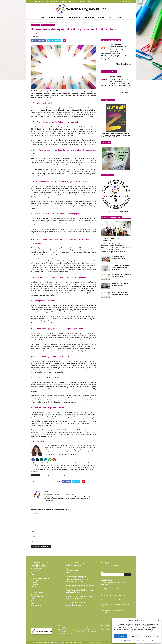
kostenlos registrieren (73, 567)
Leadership (56, 475)
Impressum (150, 640)
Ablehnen (135, 636)
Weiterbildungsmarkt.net (38, 1)
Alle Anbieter (35, 595)
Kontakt (75, 1)
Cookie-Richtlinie (125, 640)
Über (47, 1)
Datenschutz (107, 642)
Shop (67, 572)
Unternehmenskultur (75, 475)
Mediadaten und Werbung (63, 1)
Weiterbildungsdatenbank (39, 567)
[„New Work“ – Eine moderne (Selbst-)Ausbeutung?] (105, 286)
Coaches (33, 602)
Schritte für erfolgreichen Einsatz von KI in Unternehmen (114, 583)
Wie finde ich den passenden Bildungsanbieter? (80, 586)
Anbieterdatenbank (37, 569)
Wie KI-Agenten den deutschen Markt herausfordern (112, 590)
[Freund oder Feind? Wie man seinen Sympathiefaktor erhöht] (105, 295)
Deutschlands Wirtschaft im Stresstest (113, 600)
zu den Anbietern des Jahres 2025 (114, 212)
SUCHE (119, 17)
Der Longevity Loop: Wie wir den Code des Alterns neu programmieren (79, 597)
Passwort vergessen (72, 570)
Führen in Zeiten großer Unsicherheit (111, 239)
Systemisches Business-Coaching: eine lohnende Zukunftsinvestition (78, 604)
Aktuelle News (106, 580)
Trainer (33, 598)
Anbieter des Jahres (37, 596)
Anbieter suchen (75, 17)
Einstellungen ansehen (151, 636)
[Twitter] (129, 1)
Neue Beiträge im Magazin (76, 577)
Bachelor (34, 586)
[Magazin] (81, 9)
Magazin (101, 17)
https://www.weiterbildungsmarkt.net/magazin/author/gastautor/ (59, 494)
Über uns (90, 642)
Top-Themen (89, 17)
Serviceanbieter (36, 605)
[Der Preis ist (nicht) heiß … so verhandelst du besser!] (105, 259)
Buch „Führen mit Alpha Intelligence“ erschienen (112, 612)
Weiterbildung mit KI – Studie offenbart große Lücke (115, 605)
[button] (158, 620)
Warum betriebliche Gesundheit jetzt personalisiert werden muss (77, 580)
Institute (33, 604)
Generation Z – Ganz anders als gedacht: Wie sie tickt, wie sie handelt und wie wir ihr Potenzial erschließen (115, 135)
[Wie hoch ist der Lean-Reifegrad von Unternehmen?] (105, 277)
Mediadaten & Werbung (73, 565)
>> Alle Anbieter (125, 92)
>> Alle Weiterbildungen (122, 64)
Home (43, 17)
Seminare (34, 583)
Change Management (48, 25)
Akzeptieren (120, 636)
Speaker (33, 600)
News (110, 17)
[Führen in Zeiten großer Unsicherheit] (116, 228)
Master (33, 588)
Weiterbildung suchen (56, 17)
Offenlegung (82, 1)
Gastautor (36, 36)
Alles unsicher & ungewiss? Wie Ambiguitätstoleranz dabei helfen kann (121, 267)
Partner (53, 1)
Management (36, 25)
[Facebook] (123, 1)
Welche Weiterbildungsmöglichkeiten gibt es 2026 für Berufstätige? (80, 591)
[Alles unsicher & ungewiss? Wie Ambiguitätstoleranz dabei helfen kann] (105, 268)
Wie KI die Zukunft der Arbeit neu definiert (114, 595)
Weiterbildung (35, 581)
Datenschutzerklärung (139, 640)
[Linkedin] (126, 1)
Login (88, 1)
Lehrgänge (34, 584)
